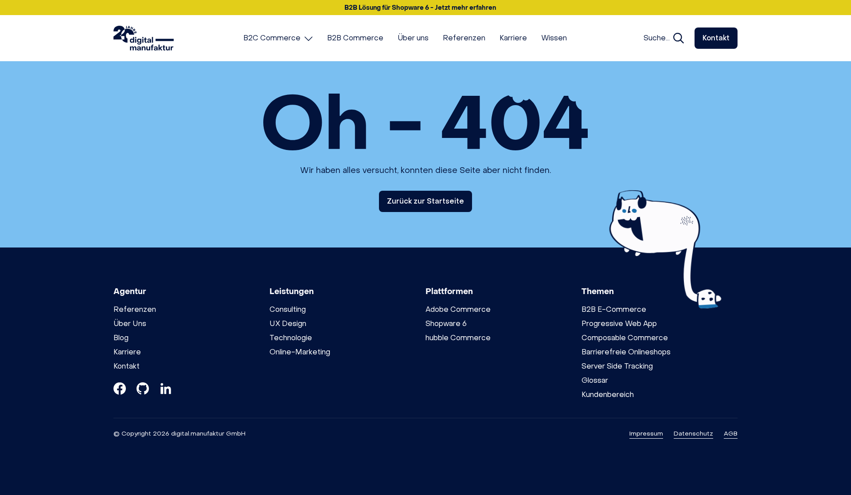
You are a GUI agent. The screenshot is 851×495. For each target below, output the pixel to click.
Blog (121, 337)
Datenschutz (693, 433)
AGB (731, 433)
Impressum (646, 433)
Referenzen (134, 309)
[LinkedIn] (166, 390)
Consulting (287, 309)
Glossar (595, 380)
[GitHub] (143, 390)
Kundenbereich (608, 394)
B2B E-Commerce (614, 309)
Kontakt (716, 38)
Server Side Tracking (617, 366)
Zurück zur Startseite (425, 201)
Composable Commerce (625, 337)
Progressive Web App (619, 323)
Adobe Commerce (458, 309)
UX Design (287, 323)
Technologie (290, 337)
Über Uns (129, 323)
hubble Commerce (458, 337)
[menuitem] (278, 38)
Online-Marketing (299, 352)
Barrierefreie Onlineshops (626, 352)
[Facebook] (119, 390)
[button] (425, 7)
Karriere (127, 352)
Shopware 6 (446, 323)
